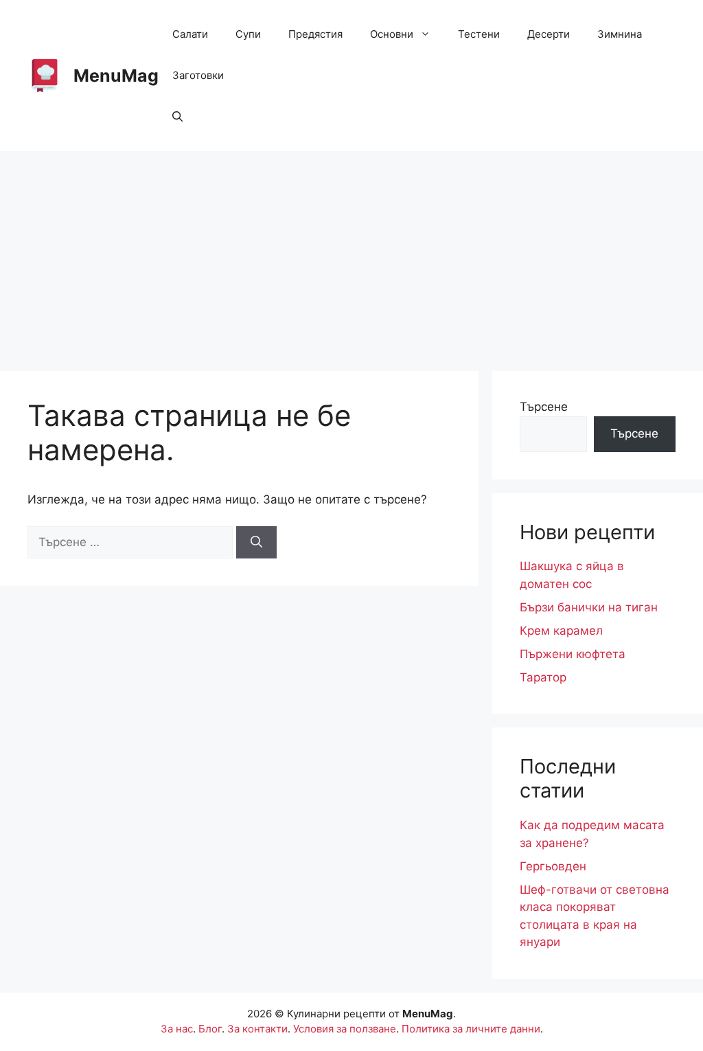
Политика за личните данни (471, 1028)
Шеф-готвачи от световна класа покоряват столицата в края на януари (594, 916)
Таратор (543, 677)
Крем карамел (561, 630)
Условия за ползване (344, 1028)
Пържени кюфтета (572, 654)
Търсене (544, 407)
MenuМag (116, 75)
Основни (391, 34)
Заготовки (198, 75)
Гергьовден (553, 866)
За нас (177, 1028)
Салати (190, 34)
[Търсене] (256, 542)
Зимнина (619, 34)
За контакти (257, 1028)
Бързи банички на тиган (589, 607)
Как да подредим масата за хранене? (592, 834)
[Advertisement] (351, 254)
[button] (177, 116)
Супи (248, 34)
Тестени (479, 34)
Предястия (315, 34)
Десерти (548, 34)
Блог (210, 1028)
